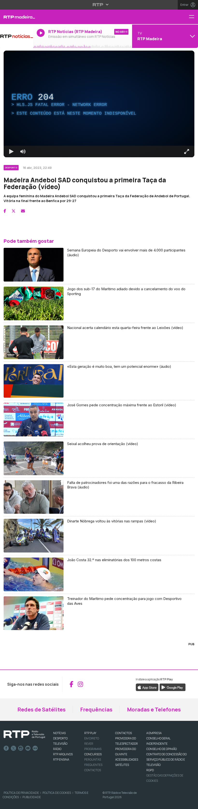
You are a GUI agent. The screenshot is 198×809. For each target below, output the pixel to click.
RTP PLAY (90, 733)
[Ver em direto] (16, 36)
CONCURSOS (93, 754)
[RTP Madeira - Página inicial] (16, 17)
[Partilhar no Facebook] (5, 211)
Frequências (96, 709)
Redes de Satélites (41, 709)
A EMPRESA (154, 733)
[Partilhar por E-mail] (23, 211)
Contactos (92, 770)
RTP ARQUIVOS (63, 754)
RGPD (150, 770)
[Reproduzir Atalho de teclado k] (11, 151)
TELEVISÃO (60, 744)
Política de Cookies (56, 793)
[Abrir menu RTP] (99, 4)
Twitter (13, 748)
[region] (99, 104)
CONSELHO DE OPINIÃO (161, 749)
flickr (35, 748)
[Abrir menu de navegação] (193, 17)
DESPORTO (60, 738)
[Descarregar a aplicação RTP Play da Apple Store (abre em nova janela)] (147, 687)
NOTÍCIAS (59, 733)
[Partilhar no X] (13, 211)
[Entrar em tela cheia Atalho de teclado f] (186, 151)
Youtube (28, 748)
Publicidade (31, 797)
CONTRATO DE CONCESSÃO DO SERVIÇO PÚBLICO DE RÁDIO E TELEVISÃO (166, 759)
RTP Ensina (61, 759)
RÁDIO (57, 749)
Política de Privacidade (21, 793)
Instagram (20, 748)
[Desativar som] (23, 151)
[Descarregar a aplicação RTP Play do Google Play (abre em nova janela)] (172, 687)
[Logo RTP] (24, 734)
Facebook (6, 748)
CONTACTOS (123, 733)
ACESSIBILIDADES (126, 759)
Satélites (122, 765)
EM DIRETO (91, 738)
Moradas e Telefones (154, 709)
